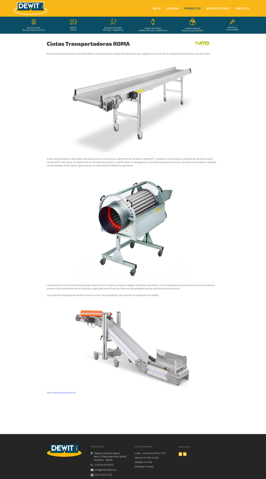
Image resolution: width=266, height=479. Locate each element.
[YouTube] (180, 454)
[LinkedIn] (184, 454)
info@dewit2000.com (106, 469)
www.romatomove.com (64, 392)
